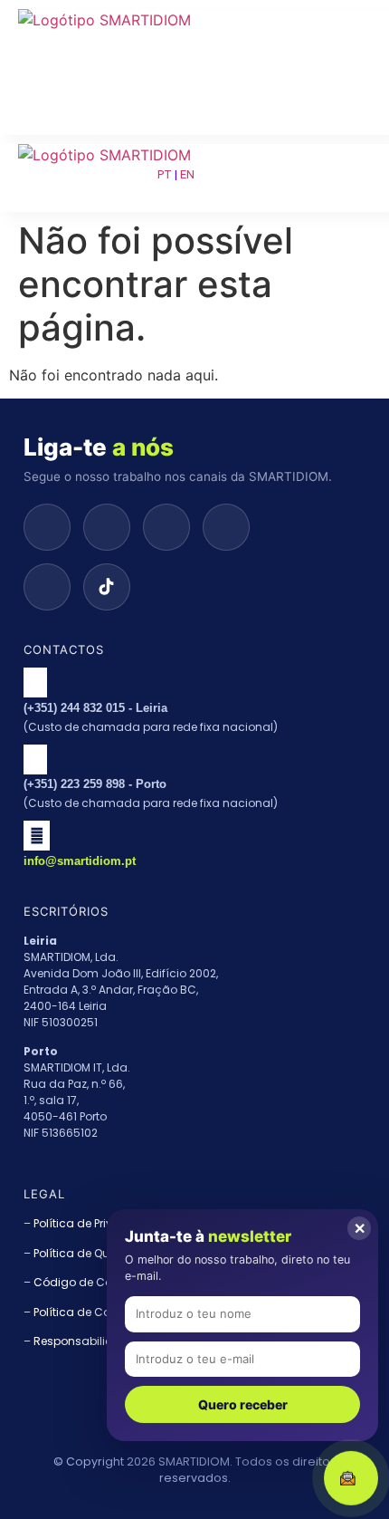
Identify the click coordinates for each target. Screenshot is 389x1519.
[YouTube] (226, 527)
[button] (105, 48)
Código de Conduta (90, 1282)
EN (187, 174)
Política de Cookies (85, 1312)
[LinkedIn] (106, 527)
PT (164, 174)
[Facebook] (47, 586)
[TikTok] (106, 586)
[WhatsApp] (47, 527)
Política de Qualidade (93, 1253)
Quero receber (243, 1404)
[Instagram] (166, 527)
